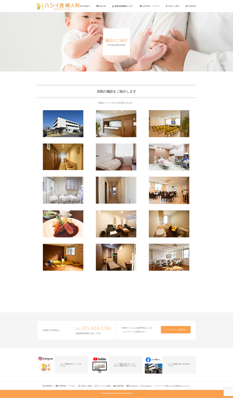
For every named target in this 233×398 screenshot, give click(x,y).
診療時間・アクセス (151, 6)
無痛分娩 (102, 6)
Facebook (133, 386)
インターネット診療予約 (175, 330)
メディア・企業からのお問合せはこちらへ (173, 386)
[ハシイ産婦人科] (60, 6)
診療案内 (86, 6)
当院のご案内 (173, 6)
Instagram (147, 386)
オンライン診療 (103, 386)
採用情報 (120, 386)
